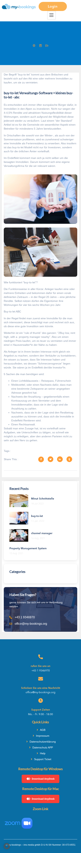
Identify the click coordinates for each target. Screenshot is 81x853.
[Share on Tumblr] (69, 459)
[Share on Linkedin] (60, 459)
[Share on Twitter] (50, 459)
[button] (7, 846)
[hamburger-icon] (51, 15)
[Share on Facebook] (41, 459)
